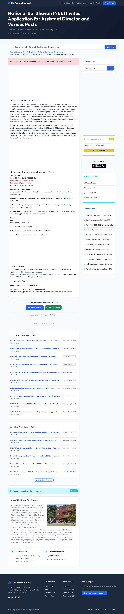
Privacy (104, 609)
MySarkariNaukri (14, 52)
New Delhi (32, 52)
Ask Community (89, 3)
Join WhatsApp (54, 308)
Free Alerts (109, 3)
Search (110, 47)
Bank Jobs (49, 589)
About (90, 609)
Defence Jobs (50, 593)
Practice (79, 3)
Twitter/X (44, 315)
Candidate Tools (69, 589)
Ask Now (74, 491)
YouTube (55, 315)
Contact (96, 609)
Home (62, 3)
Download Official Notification (61, 292)
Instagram (34, 315)
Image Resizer (91, 183)
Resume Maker (91, 198)
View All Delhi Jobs (43, 480)
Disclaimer (113, 609)
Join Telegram (35, 308)
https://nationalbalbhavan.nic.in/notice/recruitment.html (30, 274)
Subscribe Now (99, 151)
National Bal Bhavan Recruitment (50, 52)
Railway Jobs (50, 596)
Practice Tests (68, 593)
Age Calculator (91, 193)
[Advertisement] (43, 83)
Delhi (24, 52)
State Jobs (70, 3)
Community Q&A (69, 596)
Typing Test (90, 188)
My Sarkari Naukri (21, 3)
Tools (98, 3)
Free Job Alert (68, 586)
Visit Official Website (57, 559)
